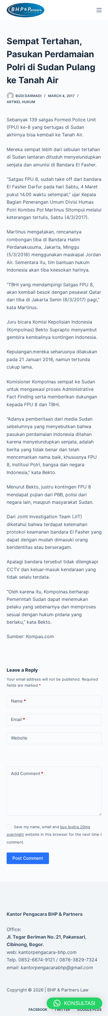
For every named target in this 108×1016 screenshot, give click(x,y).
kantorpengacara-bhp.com (47, 952)
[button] (74, 1003)
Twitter (62, 1009)
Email (18, 719)
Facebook (38, 1009)
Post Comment (27, 858)
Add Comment (27, 773)
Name (18, 701)
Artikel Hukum (21, 102)
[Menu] (99, 10)
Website (19, 738)
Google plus (89, 1009)
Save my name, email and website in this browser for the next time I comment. (54, 834)
